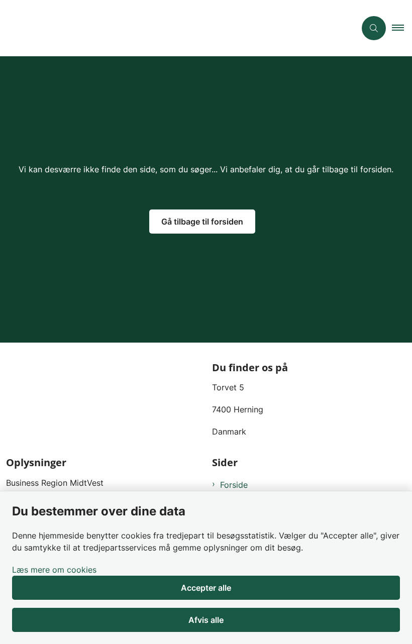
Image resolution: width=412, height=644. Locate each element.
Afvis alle (206, 620)
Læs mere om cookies (54, 570)
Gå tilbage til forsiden (202, 222)
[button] (402, 28)
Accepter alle (206, 588)
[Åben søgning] (374, 28)
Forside (234, 485)
